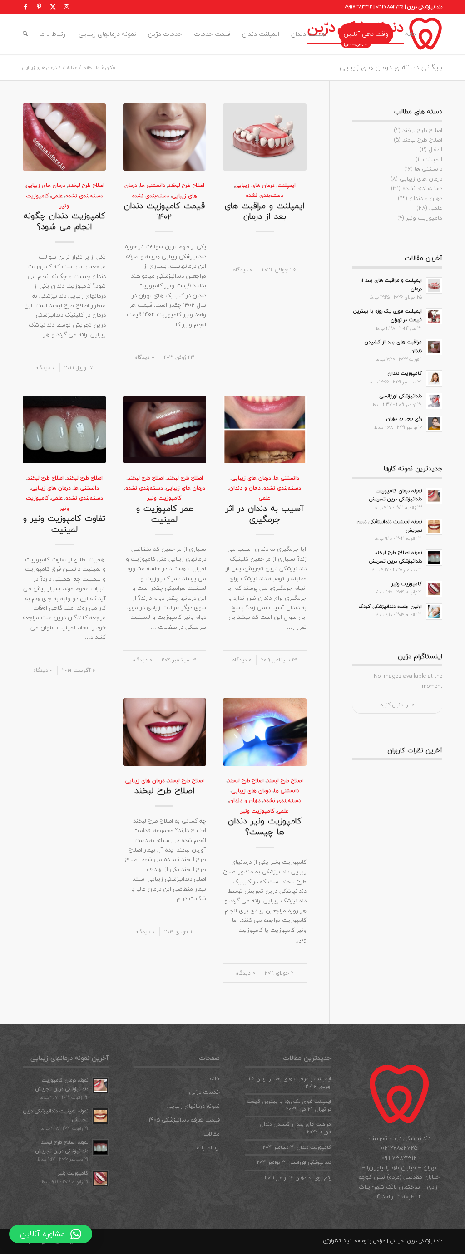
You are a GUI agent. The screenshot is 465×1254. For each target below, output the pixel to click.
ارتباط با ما (207, 1147)
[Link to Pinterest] (39, 7)
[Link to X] (52, 7)
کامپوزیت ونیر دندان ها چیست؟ (265, 826)
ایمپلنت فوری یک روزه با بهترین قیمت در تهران (387, 315)
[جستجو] (25, 34)
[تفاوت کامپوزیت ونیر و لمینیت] (64, 429)
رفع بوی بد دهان (404, 418)
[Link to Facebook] (25, 7)
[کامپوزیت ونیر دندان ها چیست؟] (264, 731)
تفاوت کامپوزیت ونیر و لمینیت (64, 523)
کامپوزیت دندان (404, 373)
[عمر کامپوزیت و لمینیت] (164, 429)
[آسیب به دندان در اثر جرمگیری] (264, 429)
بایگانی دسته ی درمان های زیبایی (391, 67)
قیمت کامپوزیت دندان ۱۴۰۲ (164, 211)
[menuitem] (410, 34)
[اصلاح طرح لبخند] (164, 731)
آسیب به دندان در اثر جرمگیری (265, 513)
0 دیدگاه (242, 269)
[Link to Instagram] (66, 7)
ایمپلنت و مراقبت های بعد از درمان (264, 211)
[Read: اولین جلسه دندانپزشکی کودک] (434, 611)
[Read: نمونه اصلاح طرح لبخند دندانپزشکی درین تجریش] (434, 557)
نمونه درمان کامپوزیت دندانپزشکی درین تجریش (395, 495)
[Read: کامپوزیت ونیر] (434, 589)
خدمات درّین (204, 1092)
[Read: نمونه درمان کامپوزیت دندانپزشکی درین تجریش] (434, 496)
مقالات (211, 1134)
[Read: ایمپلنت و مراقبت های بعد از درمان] (434, 285)
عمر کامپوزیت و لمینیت (164, 513)
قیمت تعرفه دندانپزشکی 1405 (184, 1120)
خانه (215, 1078)
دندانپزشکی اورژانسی (400, 396)
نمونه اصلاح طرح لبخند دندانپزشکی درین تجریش (395, 556)
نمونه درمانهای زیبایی (193, 1106)
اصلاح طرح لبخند (186, 185)
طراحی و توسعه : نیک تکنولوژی (354, 1240)
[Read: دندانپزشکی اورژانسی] (434, 401)
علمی (57, 195)
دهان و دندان (245, 487)
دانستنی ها (152, 185)
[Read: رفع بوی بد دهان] (434, 424)
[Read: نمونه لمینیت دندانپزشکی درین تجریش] (434, 527)
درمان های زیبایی (255, 185)
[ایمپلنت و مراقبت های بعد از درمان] (264, 137)
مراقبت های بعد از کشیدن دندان (393, 346)
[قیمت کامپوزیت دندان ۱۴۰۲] (164, 137)
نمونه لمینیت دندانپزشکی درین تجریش (389, 525)
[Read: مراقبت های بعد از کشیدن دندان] (434, 347)
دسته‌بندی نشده (264, 195)
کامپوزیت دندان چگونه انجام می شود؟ (64, 221)
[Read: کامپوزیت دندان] (434, 378)
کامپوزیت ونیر (164, 497)
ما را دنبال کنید (397, 705)
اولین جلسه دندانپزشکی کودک (390, 606)
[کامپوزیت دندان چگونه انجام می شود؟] (64, 137)
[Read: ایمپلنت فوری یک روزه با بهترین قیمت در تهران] (434, 316)
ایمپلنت (286, 185)
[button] (50, 1234)
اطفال (435, 149)
